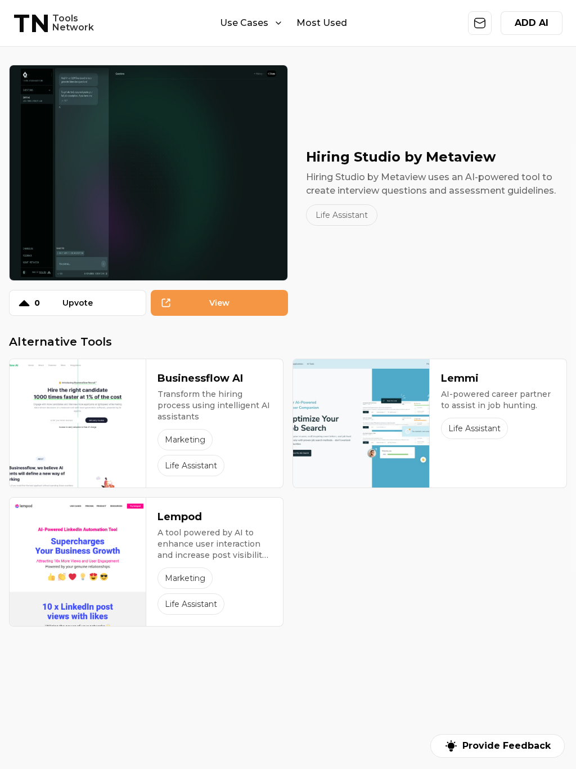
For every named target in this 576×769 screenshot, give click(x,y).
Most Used (321, 22)
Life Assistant (342, 215)
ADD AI (531, 22)
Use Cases (244, 22)
